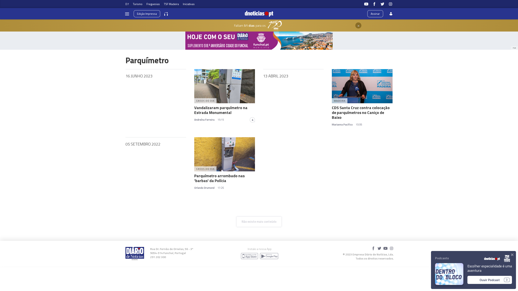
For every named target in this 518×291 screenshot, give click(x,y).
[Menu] (127, 13)
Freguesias (153, 4)
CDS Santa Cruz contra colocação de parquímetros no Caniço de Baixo (361, 112)
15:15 (221, 120)
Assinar (375, 14)
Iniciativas (189, 4)
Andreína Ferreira (204, 120)
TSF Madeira (171, 4)
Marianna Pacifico (342, 124)
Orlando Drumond (204, 188)
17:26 (221, 188)
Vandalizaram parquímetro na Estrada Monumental (220, 110)
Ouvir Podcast (490, 279)
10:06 (359, 124)
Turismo (137, 4)
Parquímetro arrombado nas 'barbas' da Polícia (219, 178)
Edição (147, 14)
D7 (127, 4)
